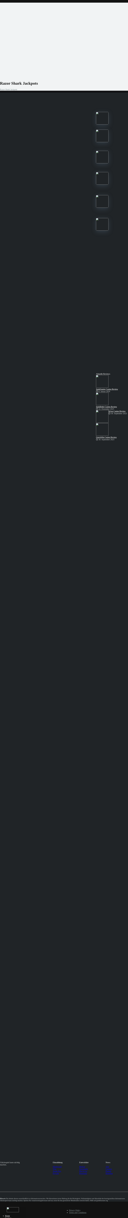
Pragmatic (83, 1173)
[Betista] (102, 184)
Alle (107, 1167)
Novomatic (83, 1169)
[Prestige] (102, 124)
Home (7, 1216)
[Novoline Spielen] (13, 1211)
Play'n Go (83, 1171)
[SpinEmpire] (102, 141)
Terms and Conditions (77, 1212)
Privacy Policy (74, 1210)
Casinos (109, 1169)
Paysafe (56, 1173)
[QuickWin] (102, 207)
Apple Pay (57, 1171)
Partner (108, 1171)
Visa (54, 1169)
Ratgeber (109, 1173)
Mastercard (57, 1167)
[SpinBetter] (102, 163)
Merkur (82, 1167)
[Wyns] (102, 230)
